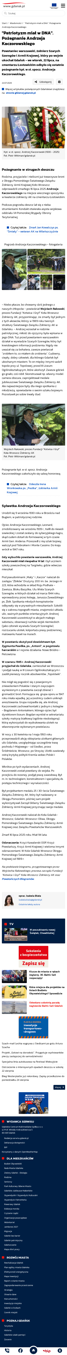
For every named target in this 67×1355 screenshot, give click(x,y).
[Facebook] (20, 1351)
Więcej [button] (58, 1087)
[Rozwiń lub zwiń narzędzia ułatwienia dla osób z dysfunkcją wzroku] (60, 1351)
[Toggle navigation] (63, 5)
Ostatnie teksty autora (29, 904)
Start (4, 23)
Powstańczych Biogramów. (18, 879)
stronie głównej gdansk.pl (21, 93)
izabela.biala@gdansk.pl (30, 899)
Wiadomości (16, 23)
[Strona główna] (7, 1351)
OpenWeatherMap (30, 1151)
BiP (5, 1147)
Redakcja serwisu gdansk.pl (16, 1138)
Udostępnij (45, 82)
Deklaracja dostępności (14, 1142)
